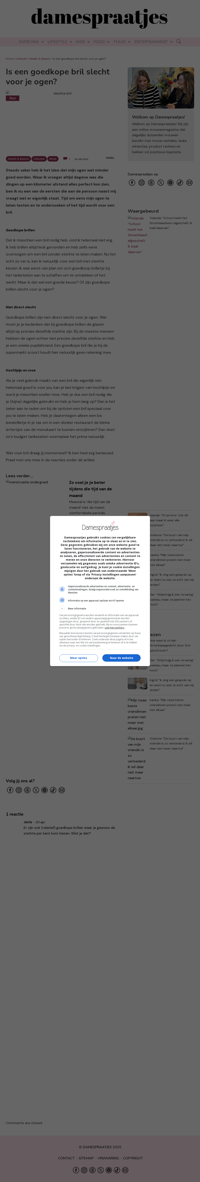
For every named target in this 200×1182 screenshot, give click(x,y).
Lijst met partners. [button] (115, 627)
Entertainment (151, 41)
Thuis (119, 41)
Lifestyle (57, 41)
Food (99, 41)
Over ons (29, 41)
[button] (100, 608)
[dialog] (100, 591)
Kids (80, 41)
